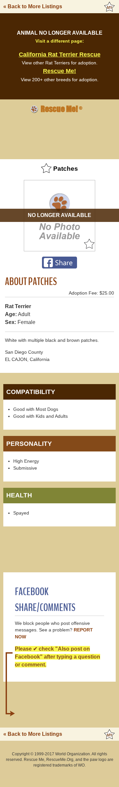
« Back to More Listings (32, 6)
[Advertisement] (59, 135)
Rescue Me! (59, 71)
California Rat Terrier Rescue (59, 54)
